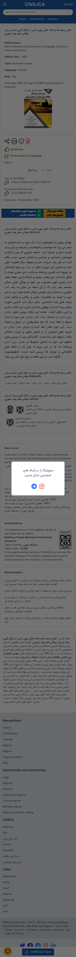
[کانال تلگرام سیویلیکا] (34, 486)
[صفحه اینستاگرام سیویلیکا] (42, 486)
